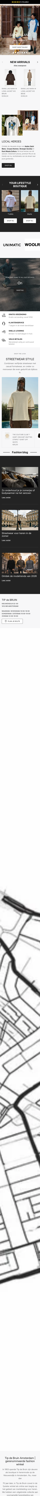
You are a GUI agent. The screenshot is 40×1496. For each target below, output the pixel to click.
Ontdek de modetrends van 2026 (19, 576)
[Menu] (2, 6)
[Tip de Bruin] (20, 6)
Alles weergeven (20, 65)
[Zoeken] (7, 6)
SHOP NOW (20, 47)
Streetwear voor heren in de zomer (16, 534)
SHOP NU (8, 165)
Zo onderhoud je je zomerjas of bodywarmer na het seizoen (18, 491)
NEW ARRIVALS (20, 62)
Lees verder (6, 497)
